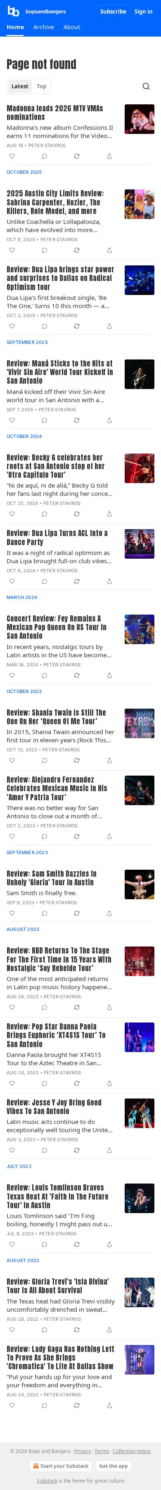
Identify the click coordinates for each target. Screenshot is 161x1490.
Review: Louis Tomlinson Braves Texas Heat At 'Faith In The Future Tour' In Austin (58, 1197)
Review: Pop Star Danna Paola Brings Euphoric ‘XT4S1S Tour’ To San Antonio (56, 1036)
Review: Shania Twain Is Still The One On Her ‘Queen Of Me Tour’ (56, 717)
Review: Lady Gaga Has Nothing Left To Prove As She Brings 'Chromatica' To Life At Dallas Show (60, 1358)
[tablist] (29, 86)
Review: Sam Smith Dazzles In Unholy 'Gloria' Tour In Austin (52, 878)
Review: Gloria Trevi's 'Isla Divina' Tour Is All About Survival (58, 1286)
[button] (15, 27)
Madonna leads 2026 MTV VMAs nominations (55, 113)
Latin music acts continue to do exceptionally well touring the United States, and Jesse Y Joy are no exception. (59, 1125)
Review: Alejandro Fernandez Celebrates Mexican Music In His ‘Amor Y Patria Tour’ (57, 789)
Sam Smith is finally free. (42, 893)
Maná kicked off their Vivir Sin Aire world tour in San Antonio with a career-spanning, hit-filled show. (56, 395)
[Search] (146, 86)
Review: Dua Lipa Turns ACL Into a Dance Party (57, 538)
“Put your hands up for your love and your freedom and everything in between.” (59, 1381)
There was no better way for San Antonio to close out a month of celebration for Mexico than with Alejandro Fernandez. (53, 812)
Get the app (113, 1465)
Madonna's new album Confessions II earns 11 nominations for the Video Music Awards (60, 131)
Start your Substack (64, 1465)
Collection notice (132, 1451)
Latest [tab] (20, 86)
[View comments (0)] (44, 156)
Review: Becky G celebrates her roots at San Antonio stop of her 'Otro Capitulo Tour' (56, 467)
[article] (80, 132)
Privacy (82, 1451)
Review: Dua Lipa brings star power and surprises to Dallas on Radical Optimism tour (60, 278)
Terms (102, 1451)
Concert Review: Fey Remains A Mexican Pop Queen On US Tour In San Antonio (57, 628)
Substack (47, 1480)
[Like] (12, 156)
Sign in (144, 11)
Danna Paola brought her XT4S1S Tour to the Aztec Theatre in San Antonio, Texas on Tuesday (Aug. (54, 1058)
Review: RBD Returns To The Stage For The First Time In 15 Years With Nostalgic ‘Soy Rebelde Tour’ (59, 960)
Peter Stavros (47, 145)
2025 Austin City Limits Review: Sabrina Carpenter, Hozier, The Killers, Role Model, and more (55, 202)
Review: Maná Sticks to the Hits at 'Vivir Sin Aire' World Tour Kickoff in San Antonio (60, 372)
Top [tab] (41, 86)
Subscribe (113, 11)
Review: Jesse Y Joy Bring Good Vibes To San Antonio (54, 1107)
